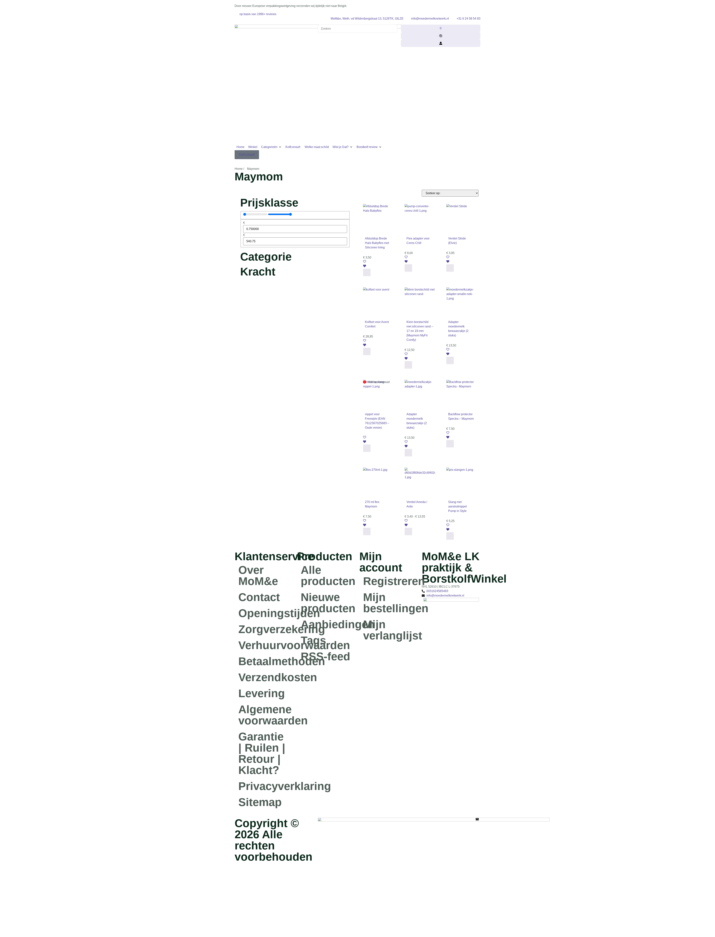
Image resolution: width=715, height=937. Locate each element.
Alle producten (328, 575)
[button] (271, 147)
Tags (313, 640)
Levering (261, 693)
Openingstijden (265, 613)
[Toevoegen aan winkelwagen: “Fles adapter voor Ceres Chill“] (408, 268)
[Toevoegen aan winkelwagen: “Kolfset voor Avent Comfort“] (367, 351)
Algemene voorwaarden (265, 715)
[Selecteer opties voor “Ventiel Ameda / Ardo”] (408, 531)
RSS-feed (325, 656)
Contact (259, 597)
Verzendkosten (265, 677)
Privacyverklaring (265, 786)
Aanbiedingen (328, 624)
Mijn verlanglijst (390, 630)
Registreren (390, 581)
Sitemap (260, 802)
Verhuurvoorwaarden (265, 645)
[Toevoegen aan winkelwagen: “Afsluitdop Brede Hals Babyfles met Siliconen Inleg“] (367, 272)
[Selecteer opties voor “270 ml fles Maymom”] (367, 531)
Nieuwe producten (328, 603)
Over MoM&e (258, 575)
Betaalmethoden (265, 661)
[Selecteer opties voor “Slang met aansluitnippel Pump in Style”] (450, 536)
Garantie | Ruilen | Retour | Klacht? (261, 753)
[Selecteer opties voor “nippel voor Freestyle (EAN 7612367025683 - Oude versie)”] (367, 448)
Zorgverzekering (265, 629)
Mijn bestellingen (390, 603)
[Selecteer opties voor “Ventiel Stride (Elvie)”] (450, 268)
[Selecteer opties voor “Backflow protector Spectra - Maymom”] (450, 443)
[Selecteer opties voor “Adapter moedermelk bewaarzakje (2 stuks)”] (450, 360)
